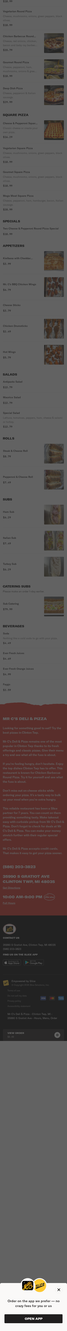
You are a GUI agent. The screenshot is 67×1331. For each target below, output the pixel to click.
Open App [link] (33, 1319)
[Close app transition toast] (59, 1289)
